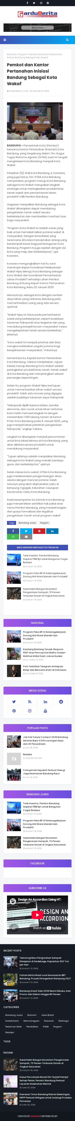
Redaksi (27, 754)
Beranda (11, 54)
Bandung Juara (27, 522)
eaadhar (35, 1116)
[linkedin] (45, 701)
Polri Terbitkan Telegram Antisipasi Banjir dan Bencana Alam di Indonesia (44, 668)
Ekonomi (31, 1015)
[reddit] (61, 701)
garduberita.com (18, 91)
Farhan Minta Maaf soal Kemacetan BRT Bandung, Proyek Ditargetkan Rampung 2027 (45, 977)
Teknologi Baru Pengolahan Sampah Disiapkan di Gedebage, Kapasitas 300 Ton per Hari (44, 961)
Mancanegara (31, 1020)
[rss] (30, 701)
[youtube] (45, 710)
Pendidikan (32, 1026)
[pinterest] (48, 3)
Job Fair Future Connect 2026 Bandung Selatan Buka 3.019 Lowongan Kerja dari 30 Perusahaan (45, 740)
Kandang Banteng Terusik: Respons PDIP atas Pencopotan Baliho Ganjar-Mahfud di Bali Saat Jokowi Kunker (44, 653)
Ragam (22, 54)
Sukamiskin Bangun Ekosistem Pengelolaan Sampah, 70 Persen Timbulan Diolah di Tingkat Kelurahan (44, 592)
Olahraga (63, 1020)
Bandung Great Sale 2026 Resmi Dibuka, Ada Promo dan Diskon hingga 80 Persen (45, 992)
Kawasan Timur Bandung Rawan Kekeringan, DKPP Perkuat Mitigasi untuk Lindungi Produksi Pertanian (46, 1098)
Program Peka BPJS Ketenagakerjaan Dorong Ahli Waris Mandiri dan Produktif (45, 575)
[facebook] (27, 3)
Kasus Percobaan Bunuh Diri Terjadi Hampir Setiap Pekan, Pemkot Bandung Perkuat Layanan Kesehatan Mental (44, 1080)
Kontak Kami (12, 1020)
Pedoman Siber (13, 1026)
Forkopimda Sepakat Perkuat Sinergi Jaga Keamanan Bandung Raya (44, 772)
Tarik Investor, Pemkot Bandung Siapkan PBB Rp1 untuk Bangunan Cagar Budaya (45, 559)
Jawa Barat (47, 1015)
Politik (46, 1026)
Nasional (49, 1020)
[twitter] (34, 3)
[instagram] (41, 3)
